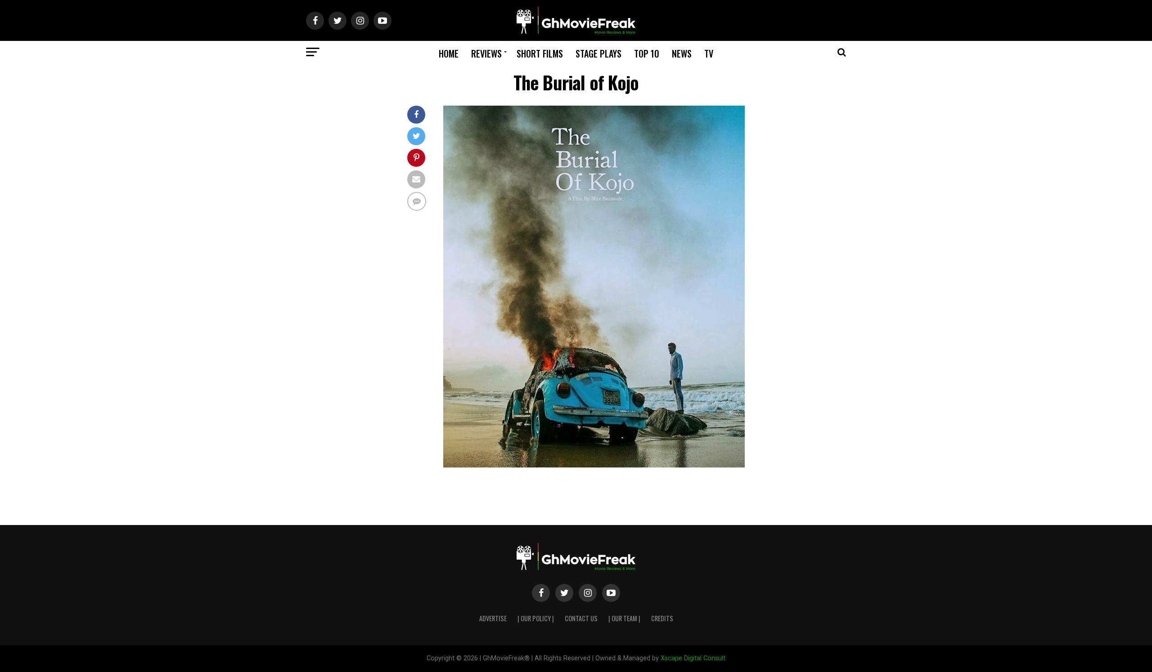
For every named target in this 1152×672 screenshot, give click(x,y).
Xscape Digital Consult (693, 658)
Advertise (493, 618)
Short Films (540, 53)
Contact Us (581, 618)
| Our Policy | (536, 618)
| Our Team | (624, 618)
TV (708, 53)
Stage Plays (598, 53)
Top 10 (646, 53)
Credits (662, 618)
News (682, 53)
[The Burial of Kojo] (594, 465)
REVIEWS (486, 53)
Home (449, 53)
